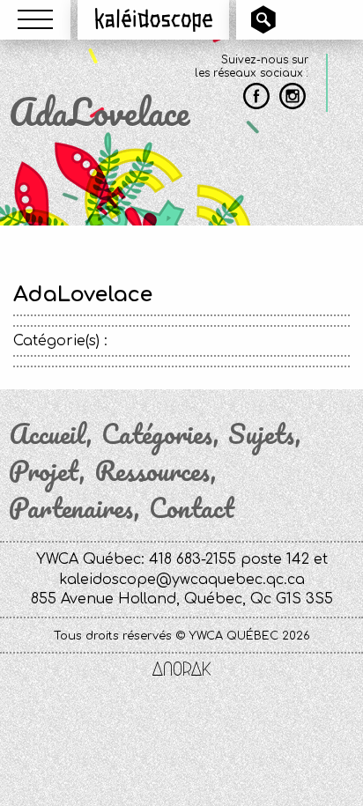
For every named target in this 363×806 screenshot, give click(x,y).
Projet (44, 471)
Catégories (157, 434)
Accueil (47, 434)
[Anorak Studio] (181, 670)
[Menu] (35, 19)
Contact (191, 508)
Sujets (261, 434)
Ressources (152, 471)
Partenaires (71, 508)
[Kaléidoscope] (153, 19)
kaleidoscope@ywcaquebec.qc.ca (182, 580)
